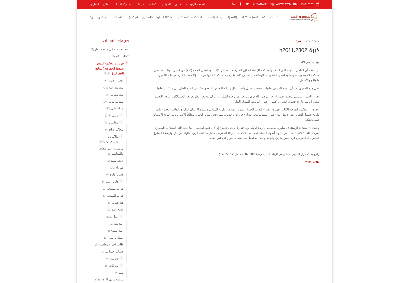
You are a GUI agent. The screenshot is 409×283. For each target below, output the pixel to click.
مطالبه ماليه (113, 101)
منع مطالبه (114, 94)
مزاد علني (114, 108)
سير (118, 272)
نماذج (106, 4)
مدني (111, 115)
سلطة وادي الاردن (109, 279)
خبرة (299, 40)
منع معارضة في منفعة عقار (110, 49)
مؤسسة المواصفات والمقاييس (111, 151)
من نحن (103, 17)
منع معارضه (113, 87)
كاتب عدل (109, 181)
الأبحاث (118, 17)
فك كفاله (115, 202)
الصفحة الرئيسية (196, 4)
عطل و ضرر (113, 237)
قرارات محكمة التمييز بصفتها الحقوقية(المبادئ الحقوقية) (165, 17)
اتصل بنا (94, 4)
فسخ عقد (115, 209)
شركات (111, 265)
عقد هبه (116, 223)
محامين (111, 122)
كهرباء (116, 167)
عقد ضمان (115, 230)
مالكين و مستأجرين (108, 139)
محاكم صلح (114, 129)
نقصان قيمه (113, 80)
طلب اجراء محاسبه (109, 244)
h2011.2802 (312, 162)
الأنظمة (153, 4)
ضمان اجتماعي (111, 251)
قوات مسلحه (112, 188)
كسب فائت (114, 174)
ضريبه (111, 258)
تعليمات (140, 4)
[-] (126, 62)
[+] (121, 115)
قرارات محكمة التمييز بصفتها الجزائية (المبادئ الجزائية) (243, 17)
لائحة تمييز (115, 160)
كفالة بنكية (120, 56)
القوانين (166, 4)
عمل (112, 216)
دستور (178, 4)
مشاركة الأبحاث (123, 4)
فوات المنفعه (113, 195)
